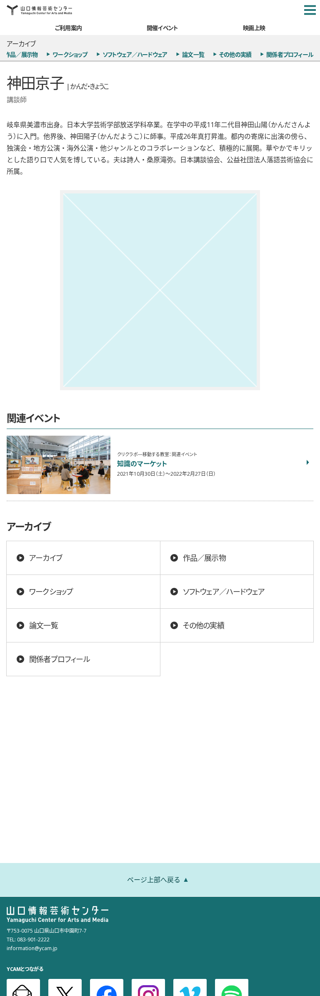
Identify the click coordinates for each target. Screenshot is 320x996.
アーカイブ (45, 557)
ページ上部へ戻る (153, 879)
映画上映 (254, 27)
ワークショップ (69, 54)
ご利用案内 (68, 27)
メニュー (310, 10)
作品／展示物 (204, 557)
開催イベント (162, 27)
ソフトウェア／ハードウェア (135, 54)
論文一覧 (193, 54)
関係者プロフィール (289, 54)
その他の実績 (235, 54)
